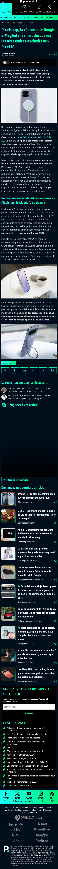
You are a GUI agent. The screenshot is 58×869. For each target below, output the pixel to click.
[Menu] (2, 1)
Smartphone (22, 643)
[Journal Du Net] (16, 829)
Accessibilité (48, 810)
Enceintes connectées (49, 17)
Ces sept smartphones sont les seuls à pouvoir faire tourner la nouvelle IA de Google (34, 571)
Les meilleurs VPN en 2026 (18, 785)
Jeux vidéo (22, 522)
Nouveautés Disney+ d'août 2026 (21, 758)
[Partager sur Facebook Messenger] (34, 370)
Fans (6, 799)
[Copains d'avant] (42, 835)
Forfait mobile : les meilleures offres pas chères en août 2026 (31, 777)
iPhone (20, 502)
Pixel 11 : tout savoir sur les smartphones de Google (29, 734)
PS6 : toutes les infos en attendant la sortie (25, 751)
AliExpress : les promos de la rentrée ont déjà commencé (26, 729)
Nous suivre (53, 370)
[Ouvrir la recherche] (55, 1)
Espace (39, 11)
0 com (50, 54)
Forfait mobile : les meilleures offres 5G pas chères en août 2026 (30, 770)
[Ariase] (42, 840)
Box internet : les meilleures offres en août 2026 (27, 766)
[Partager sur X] (5, 370)
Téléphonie (6, 11)
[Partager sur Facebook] (15, 370)
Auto (31, 11)
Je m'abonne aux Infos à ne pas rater (25, 62)
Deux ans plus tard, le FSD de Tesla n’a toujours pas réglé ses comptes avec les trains (37, 613)
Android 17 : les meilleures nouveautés (23, 737)
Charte (39, 810)
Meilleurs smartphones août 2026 (21, 782)
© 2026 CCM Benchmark (29, 812)
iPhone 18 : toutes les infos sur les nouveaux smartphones (26, 742)
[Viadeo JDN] (16, 840)
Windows (21, 662)
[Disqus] (29, 443)
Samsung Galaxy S (25, 560)
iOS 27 (10, 747)
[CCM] (42, 824)
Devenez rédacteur (29, 807)
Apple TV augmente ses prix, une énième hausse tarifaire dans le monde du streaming (35, 533)
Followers (17, 799)
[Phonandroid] (6, 849)
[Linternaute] (42, 829)
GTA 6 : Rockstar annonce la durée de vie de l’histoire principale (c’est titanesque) (37, 515)
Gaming (23, 11)
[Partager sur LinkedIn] (24, 370)
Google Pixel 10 (8, 363)
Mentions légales (11, 810)
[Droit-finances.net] (16, 835)
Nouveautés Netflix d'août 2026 (21, 755)
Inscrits (40, 799)
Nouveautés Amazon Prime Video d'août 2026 (27, 762)
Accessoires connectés (25, 22)
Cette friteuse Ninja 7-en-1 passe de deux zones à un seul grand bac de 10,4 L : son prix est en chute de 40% (37, 592)
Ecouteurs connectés (31, 17)
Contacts (41, 807)
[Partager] (55, 54)
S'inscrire (29, 713)
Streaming (22, 541)
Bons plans (49, 11)
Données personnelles (27, 810)
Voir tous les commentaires (16, 480)
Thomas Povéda (8, 53)
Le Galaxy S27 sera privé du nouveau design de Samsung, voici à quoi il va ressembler (36, 552)
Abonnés (29, 799)
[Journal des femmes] (16, 824)
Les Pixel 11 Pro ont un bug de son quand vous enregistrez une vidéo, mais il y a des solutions (36, 673)
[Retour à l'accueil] (29, 1)
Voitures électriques (25, 620)
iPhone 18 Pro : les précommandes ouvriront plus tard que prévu (36, 496)
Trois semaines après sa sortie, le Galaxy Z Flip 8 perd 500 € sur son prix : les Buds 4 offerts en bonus (36, 633)
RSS (52, 799)
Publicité (50, 807)
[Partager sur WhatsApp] (43, 370)
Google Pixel (22, 681)
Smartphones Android (26, 579)
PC (16, 11)
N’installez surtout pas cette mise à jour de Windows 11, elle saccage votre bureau (37, 654)
